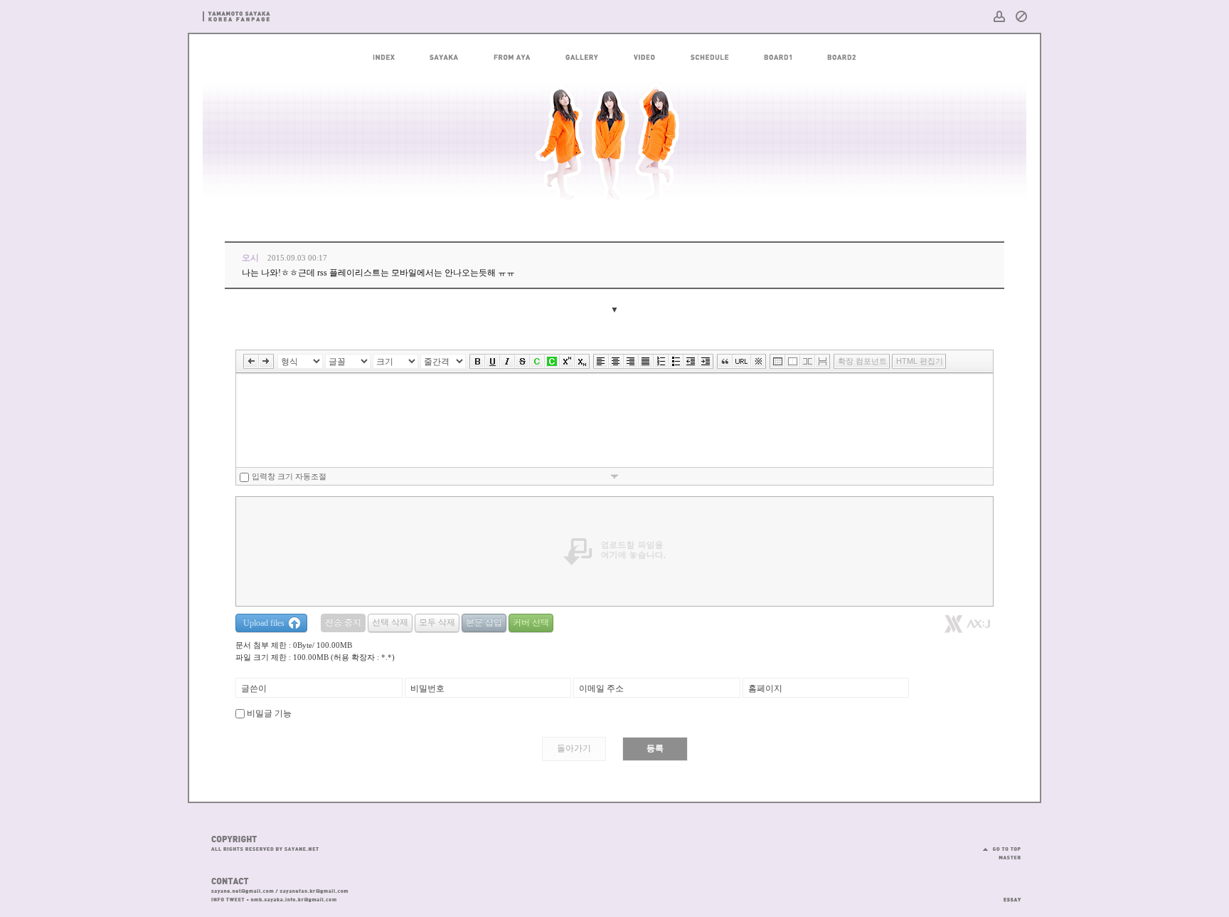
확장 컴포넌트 (862, 361)
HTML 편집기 (919, 361)
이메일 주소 (601, 688)
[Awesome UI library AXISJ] (967, 629)
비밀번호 (427, 688)
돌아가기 (574, 748)
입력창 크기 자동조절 (289, 476)
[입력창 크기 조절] (614, 476)
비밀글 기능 (269, 713)
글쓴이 (254, 688)
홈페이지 (765, 688)
